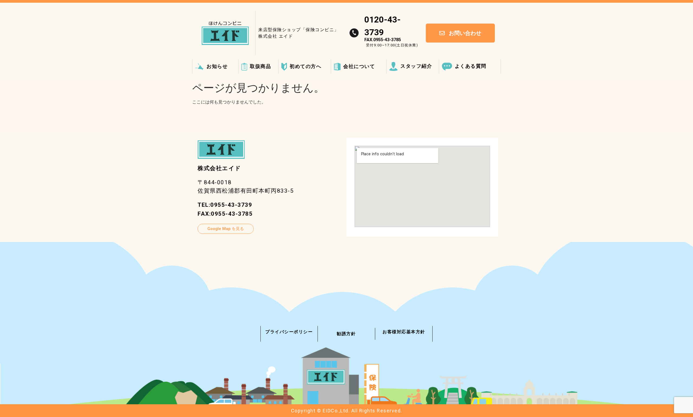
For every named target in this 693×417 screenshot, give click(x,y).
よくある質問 (470, 66)
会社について (359, 66)
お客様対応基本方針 (404, 331)
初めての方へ (305, 66)
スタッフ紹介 (416, 66)
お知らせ (217, 66)
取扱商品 (260, 66)
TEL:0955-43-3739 (225, 205)
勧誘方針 (346, 333)
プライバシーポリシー (289, 331)
